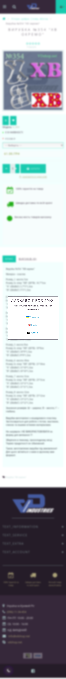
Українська (34, 317)
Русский (34, 332)
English (34, 324)
